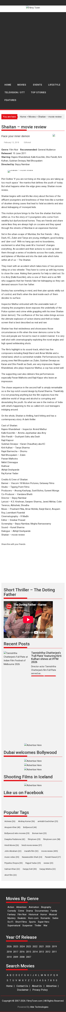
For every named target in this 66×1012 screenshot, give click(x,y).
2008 (22, 957)
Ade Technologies (39, 1007)
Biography (46, 907)
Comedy (12, 910)
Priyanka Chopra (13, 863)
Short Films (21, 921)
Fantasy (12, 914)
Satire (55, 918)
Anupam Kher (12, 827)
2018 (9, 951)
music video (11, 857)
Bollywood (30, 827)
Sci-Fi (10, 921)
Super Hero (43, 921)
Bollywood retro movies (16, 833)
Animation (34, 907)
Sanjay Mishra (47, 869)
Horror (43, 914)
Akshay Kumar (26, 821)
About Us (37, 986)
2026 (9, 946)
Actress (9, 821)
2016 (22, 951)
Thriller (38, 925)
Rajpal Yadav (33, 863)
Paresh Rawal (53, 857)
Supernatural (14, 925)
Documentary (42, 910)
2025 (15, 946)
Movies (32, 116)
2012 (47, 951)
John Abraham (12, 851)
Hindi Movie (11, 845)
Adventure (21, 907)
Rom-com (33, 918)
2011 (54, 951)
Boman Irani (39, 833)
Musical (53, 914)
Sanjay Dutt (30, 869)
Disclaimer (23, 989)
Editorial (27, 142)
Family (54, 910)
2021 (41, 946)
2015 (28, 951)
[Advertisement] (33, 47)
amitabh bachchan (48, 821)
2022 (35, 946)
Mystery (12, 918)
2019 (54, 946)
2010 (9, 957)
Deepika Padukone (14, 839)
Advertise (51, 986)
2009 (15, 957)
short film (10, 875)
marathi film (31, 851)
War (45, 925)
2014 (35, 951)
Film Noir (22, 914)
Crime (21, 910)
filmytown (34, 839)
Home (23, 116)
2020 (47, 946)
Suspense (27, 925)
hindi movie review (32, 845)
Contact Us (22, 986)
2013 (41, 951)
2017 (15, 951)
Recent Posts (17, 643)
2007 (28, 957)
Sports (32, 921)
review (48, 863)
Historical (33, 914)
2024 (22, 946)
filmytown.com (51, 839)
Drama (29, 910)
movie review (49, 851)
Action (11, 907)
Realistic (22, 918)
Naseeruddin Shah (32, 857)
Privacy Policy (40, 989)
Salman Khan (12, 869)
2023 (28, 946)
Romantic (45, 918)
